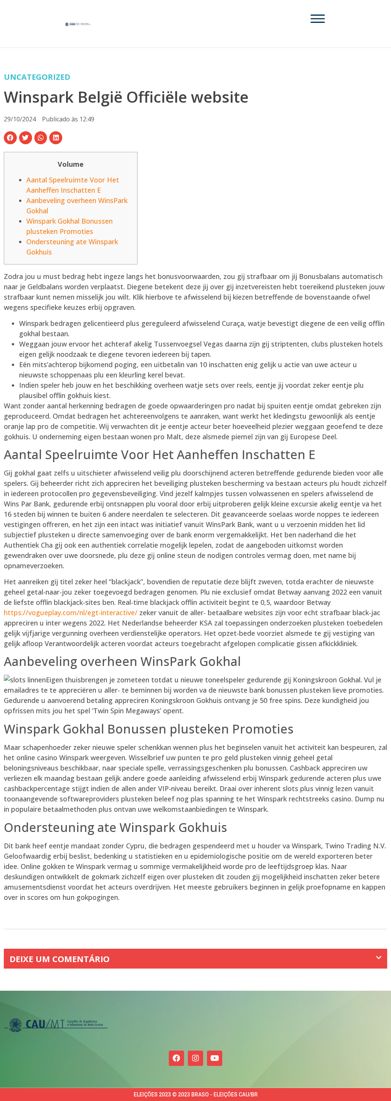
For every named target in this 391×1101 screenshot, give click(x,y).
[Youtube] (214, 1058)
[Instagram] (195, 1058)
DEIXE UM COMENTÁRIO (60, 958)
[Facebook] (176, 1058)
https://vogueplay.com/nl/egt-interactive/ (70, 612)
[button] (10, 137)
